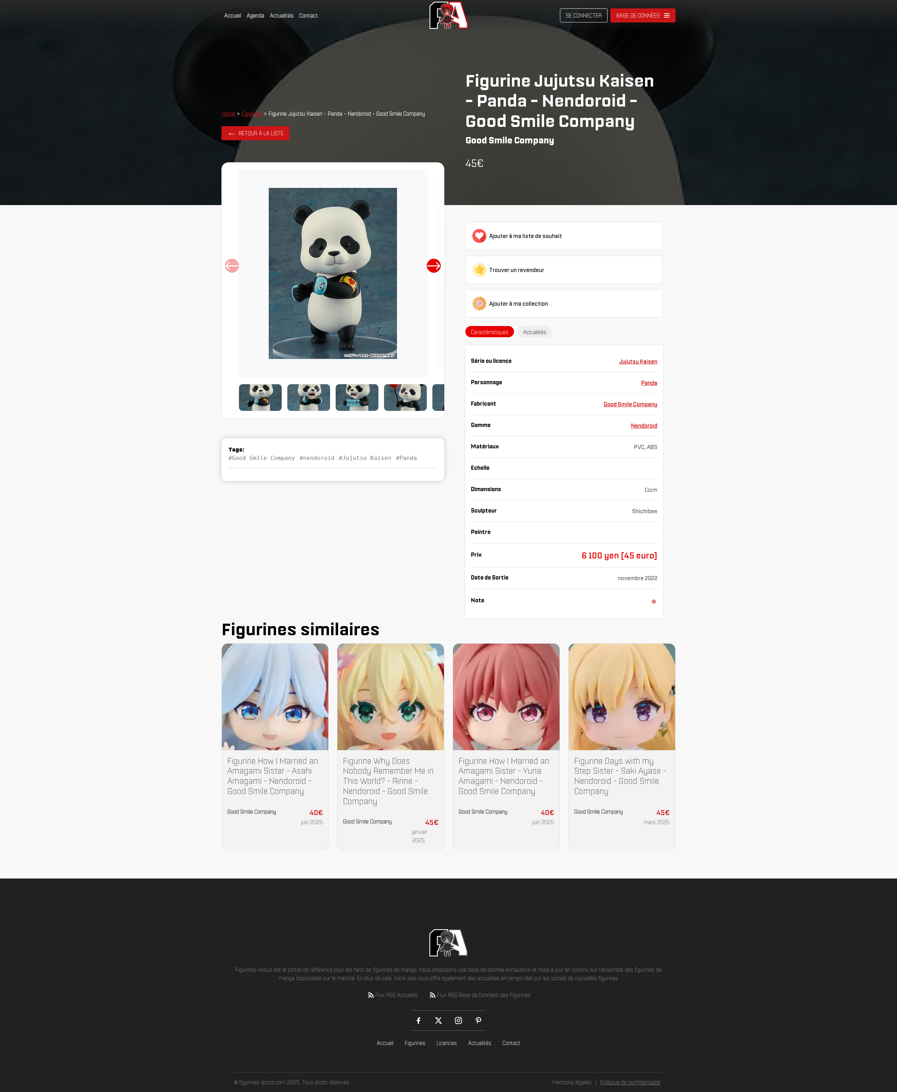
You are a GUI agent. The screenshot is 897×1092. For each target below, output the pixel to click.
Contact (308, 15)
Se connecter (584, 15)
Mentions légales (572, 1082)
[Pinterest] (478, 1020)
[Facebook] (418, 1020)
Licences (447, 1042)
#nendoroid (317, 458)
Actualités (282, 15)
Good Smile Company (630, 404)
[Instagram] (458, 1020)
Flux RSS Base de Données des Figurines (483, 994)
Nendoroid (644, 425)
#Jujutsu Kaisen (365, 458)
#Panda (406, 458)
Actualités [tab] (534, 331)
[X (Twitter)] (438, 1020)
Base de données (638, 15)
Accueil (232, 15)
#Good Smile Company (261, 458)
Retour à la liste (261, 133)
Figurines (251, 113)
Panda (649, 382)
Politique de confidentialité (630, 1082)
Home (228, 113)
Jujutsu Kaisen (638, 361)
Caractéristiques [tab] (489, 331)
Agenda (255, 15)
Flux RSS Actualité (396, 994)
